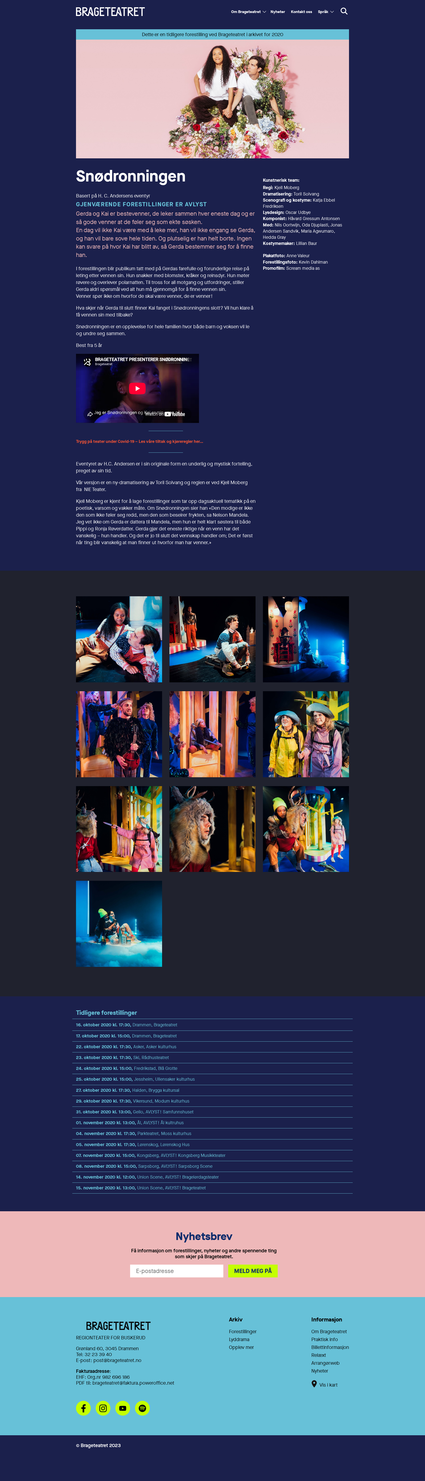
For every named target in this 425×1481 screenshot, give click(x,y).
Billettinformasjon (330, 1347)
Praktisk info (324, 1339)
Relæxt (318, 1355)
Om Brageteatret (246, 11)
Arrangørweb (325, 1363)
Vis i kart (328, 1385)
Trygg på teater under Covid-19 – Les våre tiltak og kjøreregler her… (140, 441)
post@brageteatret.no (117, 1360)
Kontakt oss (301, 11)
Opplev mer (241, 1347)
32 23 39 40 (98, 1354)
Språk (323, 11)
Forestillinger (243, 1331)
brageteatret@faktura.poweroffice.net (133, 1383)
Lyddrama (239, 1339)
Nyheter (278, 11)
